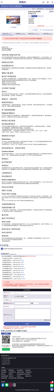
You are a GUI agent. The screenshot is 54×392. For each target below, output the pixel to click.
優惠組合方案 (28, 376)
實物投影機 (11, 370)
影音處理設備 (28, 372)
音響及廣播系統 (20, 378)
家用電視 (11, 374)
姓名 (5, 292)
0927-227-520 (17, 278)
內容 (5, 314)
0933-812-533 (16, 270)
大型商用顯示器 (12, 372)
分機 (32, 303)
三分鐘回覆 (35, 30)
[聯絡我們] (43, 3)
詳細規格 (20, 34)
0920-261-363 (16, 262)
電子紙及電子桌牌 (12, 378)
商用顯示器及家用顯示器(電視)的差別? (13, 248)
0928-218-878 (16, 260)
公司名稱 (6, 300)
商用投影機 (3, 372)
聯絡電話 (6, 303)
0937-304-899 (17, 274)
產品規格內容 (13, 42)
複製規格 (51, 11)
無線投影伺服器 (4, 376)
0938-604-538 (16, 266)
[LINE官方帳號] (6, 386)
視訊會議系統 (20, 370)
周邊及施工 (27, 374)
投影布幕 (3, 374)
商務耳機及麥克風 (21, 374)
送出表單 (27, 323)
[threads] (14, 386)
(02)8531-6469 (49, 30)
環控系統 (19, 376)
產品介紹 (7, 34)
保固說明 (14, 27)
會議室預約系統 (20, 372)
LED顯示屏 (11, 376)
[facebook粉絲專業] (2, 386)
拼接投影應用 (4, 378)
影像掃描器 (27, 370)
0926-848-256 (16, 264)
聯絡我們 (39, 38)
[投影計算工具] (48, 3)
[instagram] (10, 386)
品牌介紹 (33, 34)
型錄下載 (48, 34)
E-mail (5, 306)
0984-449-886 (16, 272)
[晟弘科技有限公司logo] (22, 3)
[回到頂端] (51, 389)
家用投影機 (3, 370)
